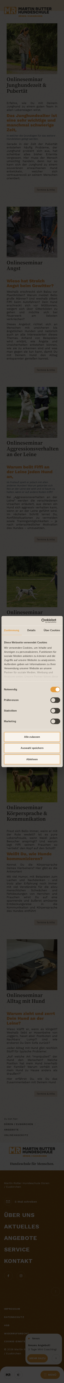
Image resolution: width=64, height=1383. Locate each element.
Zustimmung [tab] (11, 630)
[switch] (55, 700)
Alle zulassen (32, 736)
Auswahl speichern (32, 747)
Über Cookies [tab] (52, 630)
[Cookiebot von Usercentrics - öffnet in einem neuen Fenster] (45, 621)
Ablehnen (32, 759)
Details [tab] (31, 630)
